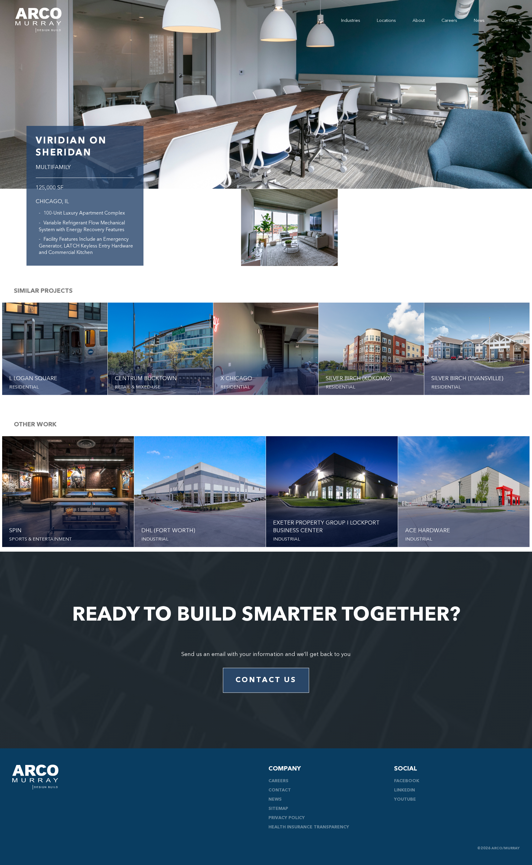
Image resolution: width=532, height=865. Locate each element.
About (419, 20)
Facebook (406, 781)
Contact (509, 20)
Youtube (405, 799)
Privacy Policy (286, 818)
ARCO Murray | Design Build (38, 20)
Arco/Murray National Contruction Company (35, 777)
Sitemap (278, 809)
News (479, 20)
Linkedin (404, 790)
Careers (449, 20)
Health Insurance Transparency (308, 827)
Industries (350, 20)
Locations (386, 20)
